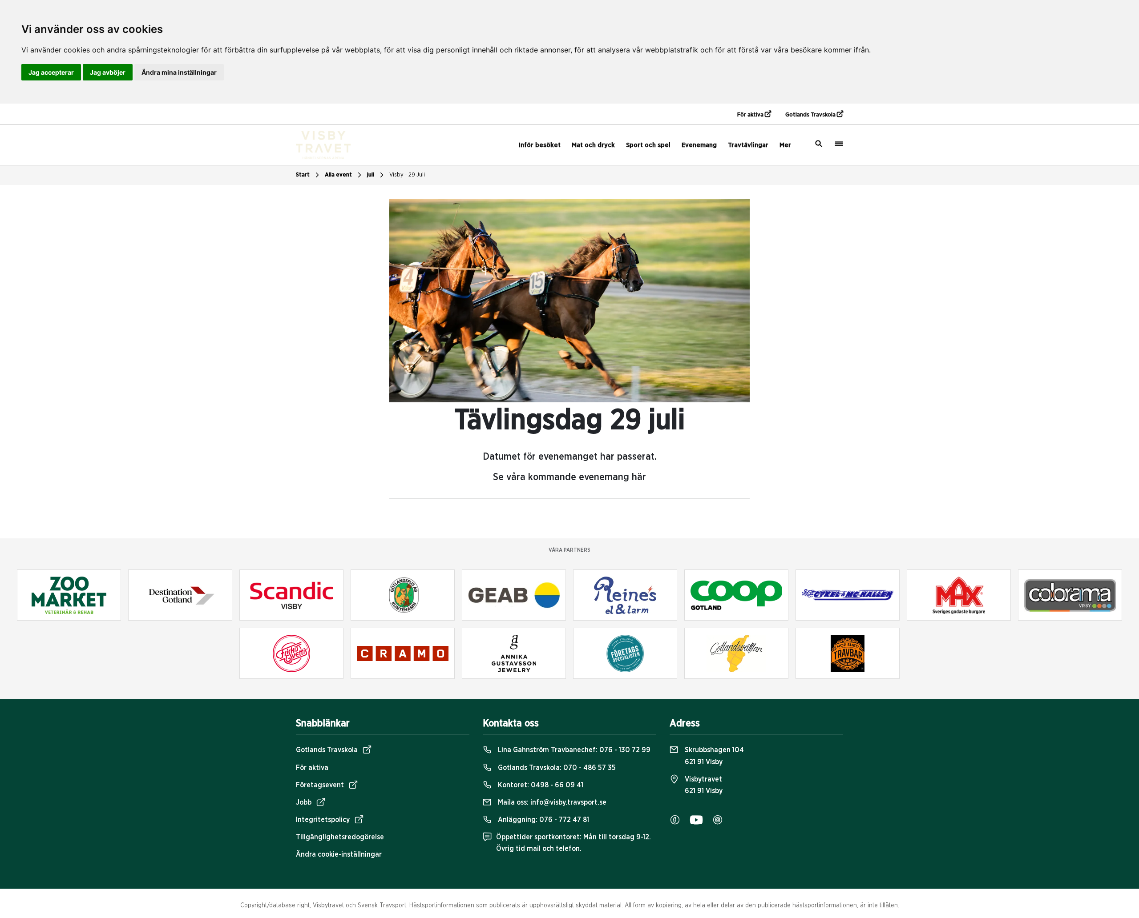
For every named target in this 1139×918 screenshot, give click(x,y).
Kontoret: (539, 785)
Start (303, 175)
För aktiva (751, 115)
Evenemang (699, 145)
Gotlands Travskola (811, 115)
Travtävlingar (748, 145)
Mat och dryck (593, 145)
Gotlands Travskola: (556, 767)
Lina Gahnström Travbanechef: (573, 750)
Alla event (338, 175)
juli (370, 175)
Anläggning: (542, 819)
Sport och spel (648, 145)
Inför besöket (540, 145)
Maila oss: (551, 802)
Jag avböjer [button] (107, 72)
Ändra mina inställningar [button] (179, 72)
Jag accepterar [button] (51, 72)
